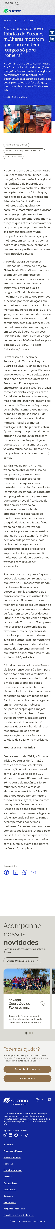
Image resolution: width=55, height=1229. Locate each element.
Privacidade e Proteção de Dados (19, 1215)
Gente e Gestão (13, 157)
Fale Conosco (10, 1202)
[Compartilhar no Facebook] (6, 874)
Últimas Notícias (23, 21)
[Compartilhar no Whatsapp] (24, 874)
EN (11, 3)
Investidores (10, 1190)
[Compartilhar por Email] (33, 873)
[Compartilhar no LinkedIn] (16, 874)
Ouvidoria (8, 1196)
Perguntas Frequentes (14, 1209)
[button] (48, 11)
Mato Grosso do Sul (16, 145)
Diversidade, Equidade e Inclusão (24, 151)
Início (7, 21)
